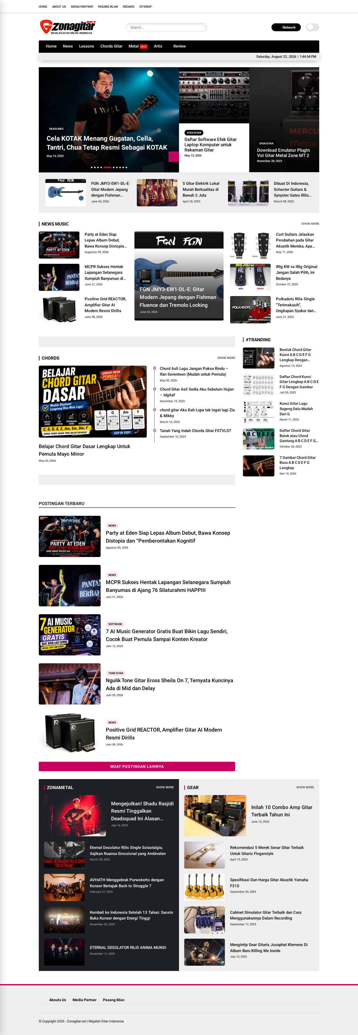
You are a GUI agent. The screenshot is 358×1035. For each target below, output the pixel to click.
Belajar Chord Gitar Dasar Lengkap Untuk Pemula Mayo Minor (84, 450)
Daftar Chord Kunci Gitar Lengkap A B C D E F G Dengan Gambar (299, 381)
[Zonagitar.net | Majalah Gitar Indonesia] (68, 33)
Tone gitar (116, 673)
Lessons (86, 46)
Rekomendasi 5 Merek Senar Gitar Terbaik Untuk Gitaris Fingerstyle (267, 850)
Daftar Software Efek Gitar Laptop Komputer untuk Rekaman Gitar (211, 145)
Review (179, 46)
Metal (138, 46)
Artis (158, 46)
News (68, 46)
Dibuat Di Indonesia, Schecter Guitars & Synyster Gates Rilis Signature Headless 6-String (291, 189)
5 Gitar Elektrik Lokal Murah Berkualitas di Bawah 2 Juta (201, 189)
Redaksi (128, 6)
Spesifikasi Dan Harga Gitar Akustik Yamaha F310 (269, 883)
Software (115, 624)
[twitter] (293, 6)
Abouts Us (57, 1000)
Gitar (146, 281)
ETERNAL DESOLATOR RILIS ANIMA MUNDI (128, 947)
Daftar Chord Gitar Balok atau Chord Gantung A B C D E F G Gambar (298, 436)
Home (43, 6)
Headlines (56, 128)
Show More (310, 223)
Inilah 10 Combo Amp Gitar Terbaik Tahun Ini (281, 811)
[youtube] (308, 6)
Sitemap (145, 6)
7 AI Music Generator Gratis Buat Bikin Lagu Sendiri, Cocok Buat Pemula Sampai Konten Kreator (166, 635)
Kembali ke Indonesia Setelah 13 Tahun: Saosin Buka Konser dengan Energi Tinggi (131, 915)
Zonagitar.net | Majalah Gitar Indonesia (95, 1021)
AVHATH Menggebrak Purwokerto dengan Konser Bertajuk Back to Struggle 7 (127, 883)
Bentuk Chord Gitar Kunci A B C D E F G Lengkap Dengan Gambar (295, 355)
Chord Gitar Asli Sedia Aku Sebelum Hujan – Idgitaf (197, 392)
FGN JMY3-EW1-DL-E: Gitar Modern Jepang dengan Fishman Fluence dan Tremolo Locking (110, 189)
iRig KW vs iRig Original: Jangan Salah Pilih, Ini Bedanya (297, 272)
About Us (59, 6)
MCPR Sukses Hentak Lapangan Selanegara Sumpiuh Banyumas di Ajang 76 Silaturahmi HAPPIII (104, 273)
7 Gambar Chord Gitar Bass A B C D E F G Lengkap (298, 462)
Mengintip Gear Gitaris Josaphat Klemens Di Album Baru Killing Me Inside (269, 947)
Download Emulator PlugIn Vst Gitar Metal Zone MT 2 (283, 153)
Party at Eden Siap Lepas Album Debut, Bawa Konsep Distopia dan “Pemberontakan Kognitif (104, 240)
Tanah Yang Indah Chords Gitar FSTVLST (195, 430)
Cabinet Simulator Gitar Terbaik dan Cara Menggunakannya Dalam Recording (265, 915)
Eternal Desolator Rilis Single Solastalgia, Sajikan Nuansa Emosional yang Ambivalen (128, 850)
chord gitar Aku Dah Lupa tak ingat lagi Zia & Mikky (197, 413)
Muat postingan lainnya (137, 766)
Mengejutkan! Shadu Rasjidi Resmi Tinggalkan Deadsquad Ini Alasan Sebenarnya (142, 812)
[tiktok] (316, 6)
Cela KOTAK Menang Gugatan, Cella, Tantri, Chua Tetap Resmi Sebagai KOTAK (107, 143)
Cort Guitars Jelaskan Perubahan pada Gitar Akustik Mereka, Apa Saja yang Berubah (295, 240)
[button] (92, 167)
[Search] (201, 27)
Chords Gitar (111, 46)
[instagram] (301, 6)
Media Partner (82, 6)
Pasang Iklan (108, 6)
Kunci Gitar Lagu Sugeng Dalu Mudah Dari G (296, 408)
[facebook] (285, 6)
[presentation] (174, 167)
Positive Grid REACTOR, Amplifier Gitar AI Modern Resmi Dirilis (105, 305)
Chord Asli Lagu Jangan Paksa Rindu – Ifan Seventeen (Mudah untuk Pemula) (194, 371)
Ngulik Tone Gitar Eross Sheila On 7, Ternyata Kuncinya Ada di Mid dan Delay (169, 684)
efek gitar (194, 132)
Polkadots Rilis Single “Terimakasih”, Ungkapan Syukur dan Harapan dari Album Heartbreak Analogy (295, 305)
